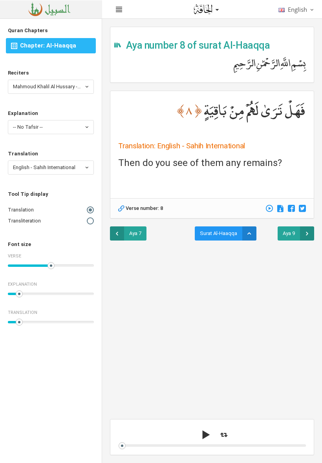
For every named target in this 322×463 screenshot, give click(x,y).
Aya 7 (135, 233)
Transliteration (24, 221)
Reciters (18, 73)
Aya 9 (289, 233)
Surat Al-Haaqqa (218, 233)
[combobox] (51, 87)
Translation (23, 154)
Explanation (23, 113)
